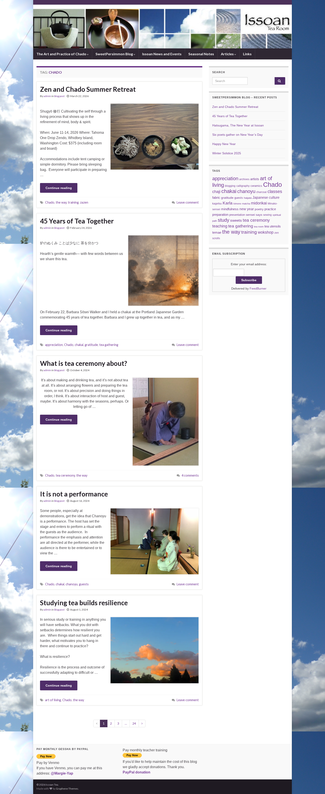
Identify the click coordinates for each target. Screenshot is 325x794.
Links (247, 54)
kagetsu (217, 203)
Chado (49, 202)
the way (61, 202)
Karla (228, 203)
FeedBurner (258, 288)
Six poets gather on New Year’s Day (237, 134)
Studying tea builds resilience (84, 603)
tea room (259, 226)
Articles (227, 54)
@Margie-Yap (62, 773)
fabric (216, 197)
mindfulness (230, 209)
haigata (248, 198)
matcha (246, 203)
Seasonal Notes (201, 54)
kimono (237, 203)
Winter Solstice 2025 (226, 153)
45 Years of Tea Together (77, 221)
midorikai (259, 203)
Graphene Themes (67, 788)
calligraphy (243, 185)
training (73, 202)
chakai (79, 345)
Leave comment (188, 202)
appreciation (54, 345)
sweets (236, 220)
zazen (84, 202)
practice (270, 209)
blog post (59, 96)
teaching (219, 226)
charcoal (261, 192)
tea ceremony (65, 475)
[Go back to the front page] (162, 26)
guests (84, 584)
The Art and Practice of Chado (61, 54)
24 (134, 723)
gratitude (91, 345)
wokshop (265, 232)
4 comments (190, 475)
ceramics (256, 185)
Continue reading (59, 188)
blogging (230, 185)
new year (246, 209)
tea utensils (272, 226)
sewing (267, 214)
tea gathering (108, 345)
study (223, 220)
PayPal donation (136, 772)
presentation (237, 214)
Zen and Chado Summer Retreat (88, 89)
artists (254, 179)
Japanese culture (265, 197)
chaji (216, 191)
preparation (220, 214)
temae (216, 232)
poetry (259, 209)
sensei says (254, 214)
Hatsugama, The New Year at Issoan (238, 125)
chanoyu (72, 584)
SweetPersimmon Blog (115, 54)
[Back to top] (315, 784)
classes (275, 191)
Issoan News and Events (162, 54)
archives (244, 179)
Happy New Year (224, 144)
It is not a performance (74, 494)
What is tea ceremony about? (83, 363)
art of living (53, 700)
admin (47, 96)
